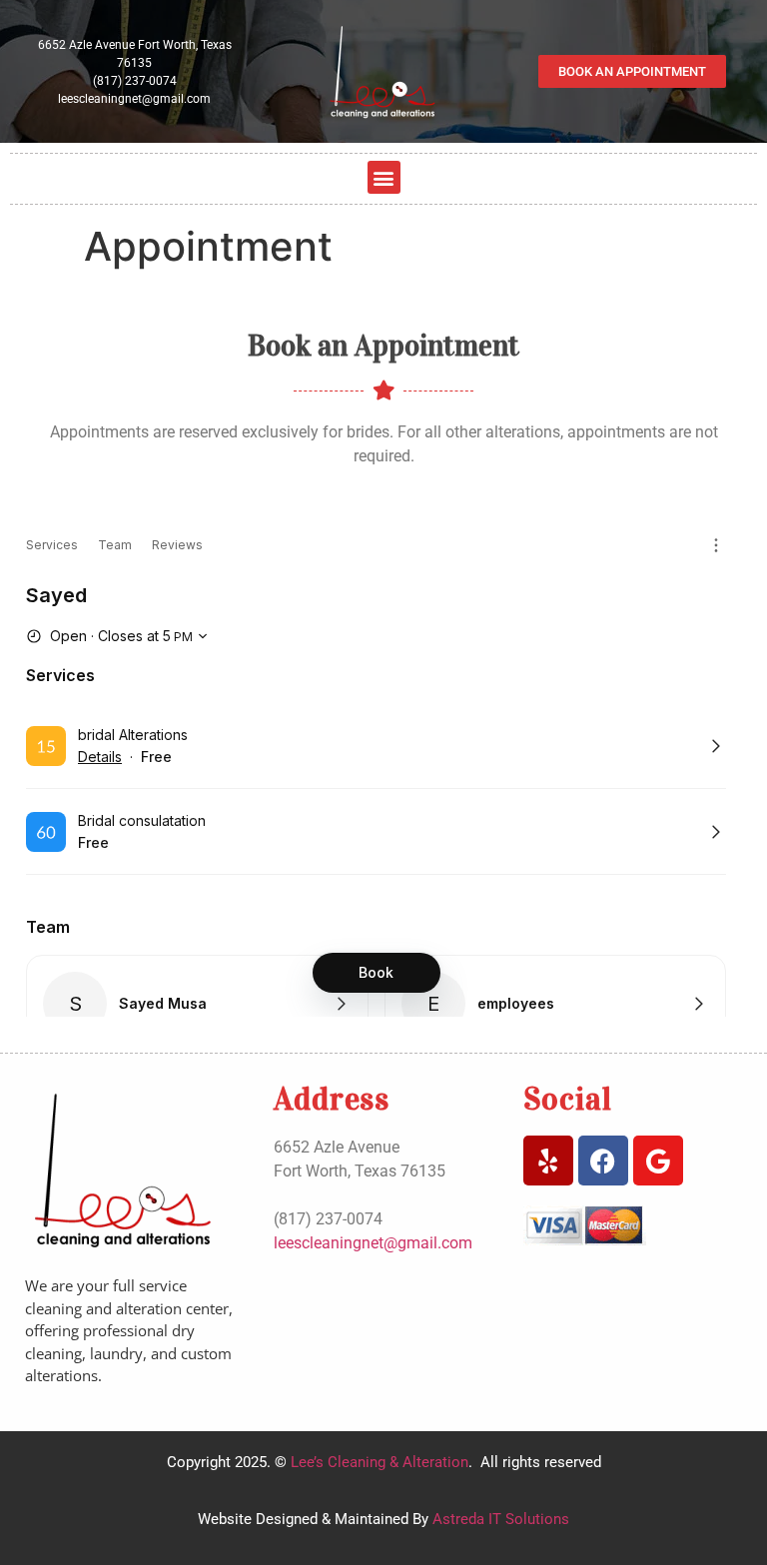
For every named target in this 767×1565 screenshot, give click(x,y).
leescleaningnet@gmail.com (134, 99)
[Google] (658, 1160)
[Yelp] (548, 1160)
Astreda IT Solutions (500, 1519)
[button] (384, 177)
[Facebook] (603, 1160)
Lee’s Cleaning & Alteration (377, 1462)
